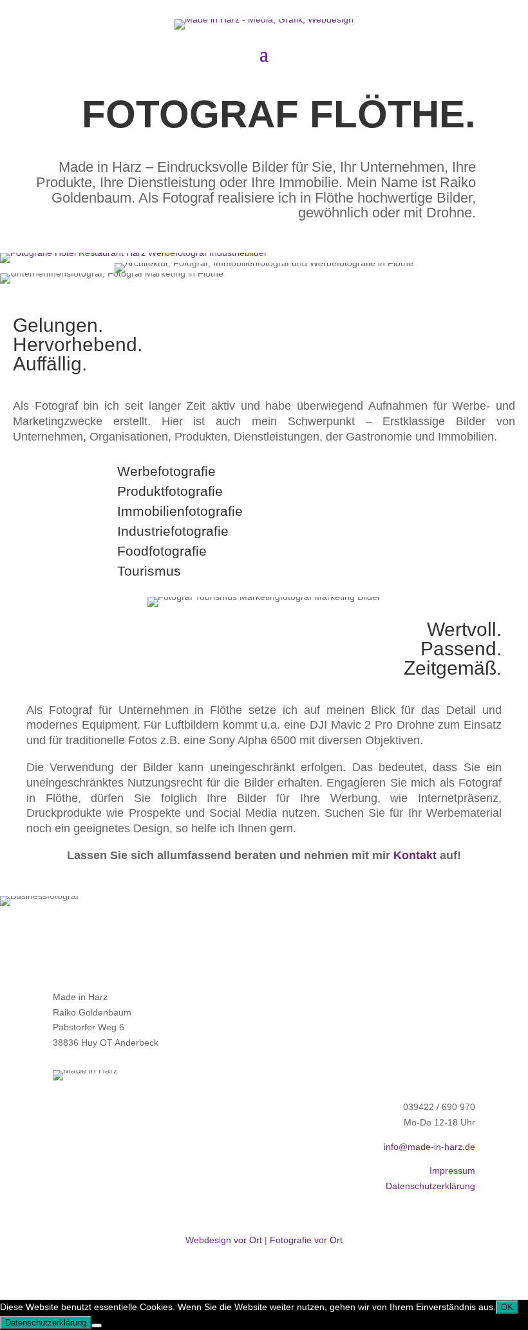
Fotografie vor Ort (306, 1240)
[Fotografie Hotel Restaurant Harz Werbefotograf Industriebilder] (133, 253)
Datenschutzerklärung (430, 1186)
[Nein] (96, 1325)
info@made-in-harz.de (429, 1147)
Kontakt (415, 855)
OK (507, 1307)
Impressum (452, 1170)
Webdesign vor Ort (223, 1240)
